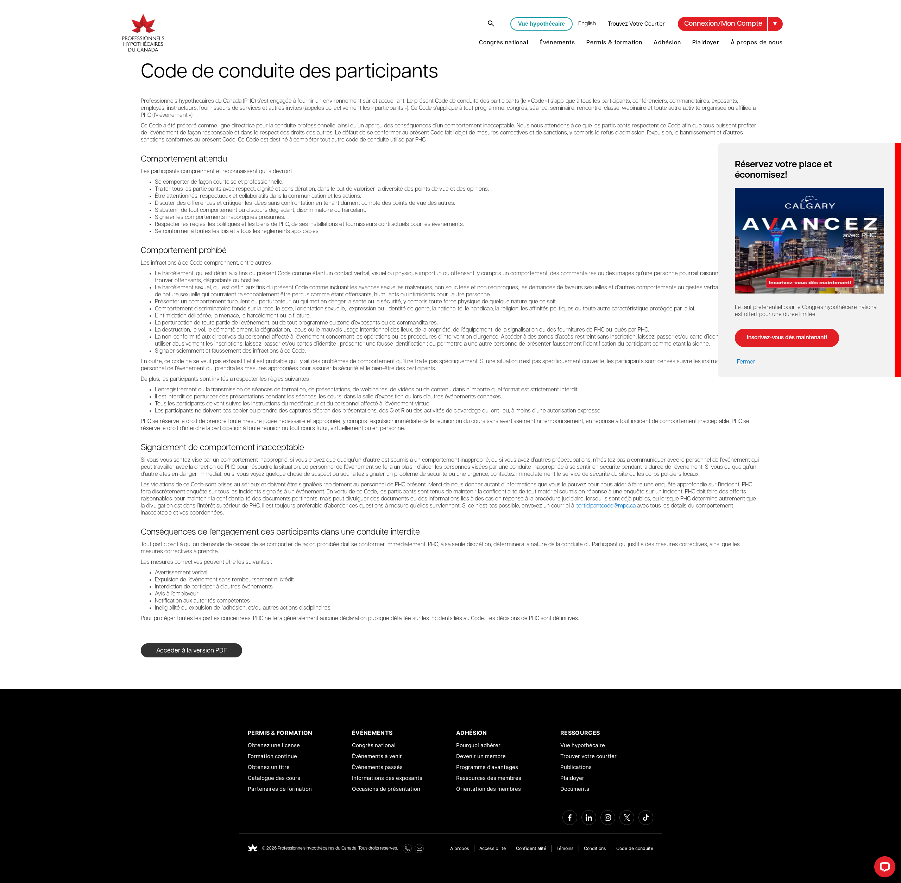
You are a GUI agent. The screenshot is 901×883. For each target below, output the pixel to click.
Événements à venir (377, 756)
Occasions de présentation (386, 789)
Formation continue (272, 756)
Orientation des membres (488, 789)
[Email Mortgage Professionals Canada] (419, 848)
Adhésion (667, 43)
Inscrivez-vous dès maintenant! (787, 338)
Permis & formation (614, 43)
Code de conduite (634, 848)
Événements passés (377, 767)
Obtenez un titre (269, 767)
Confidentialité (531, 848)
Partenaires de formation (280, 789)
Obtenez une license (274, 745)
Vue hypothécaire (541, 24)
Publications (576, 767)
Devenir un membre (481, 756)
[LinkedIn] (588, 817)
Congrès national (503, 43)
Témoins (565, 848)
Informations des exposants (387, 778)
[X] (626, 817)
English (587, 24)
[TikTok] (645, 817)
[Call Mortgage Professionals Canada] (407, 848)
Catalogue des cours (274, 778)
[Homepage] (253, 848)
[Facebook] (569, 817)
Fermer (746, 362)
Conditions (595, 848)
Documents (574, 789)
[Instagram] (607, 817)
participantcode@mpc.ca (605, 506)
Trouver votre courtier (588, 756)
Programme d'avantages (487, 767)
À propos (459, 848)
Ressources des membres (488, 778)
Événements (557, 43)
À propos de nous (757, 43)
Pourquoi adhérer (478, 745)
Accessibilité (492, 848)
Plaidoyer (705, 43)
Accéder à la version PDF (191, 651)
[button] (730, 24)
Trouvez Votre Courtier (636, 24)
